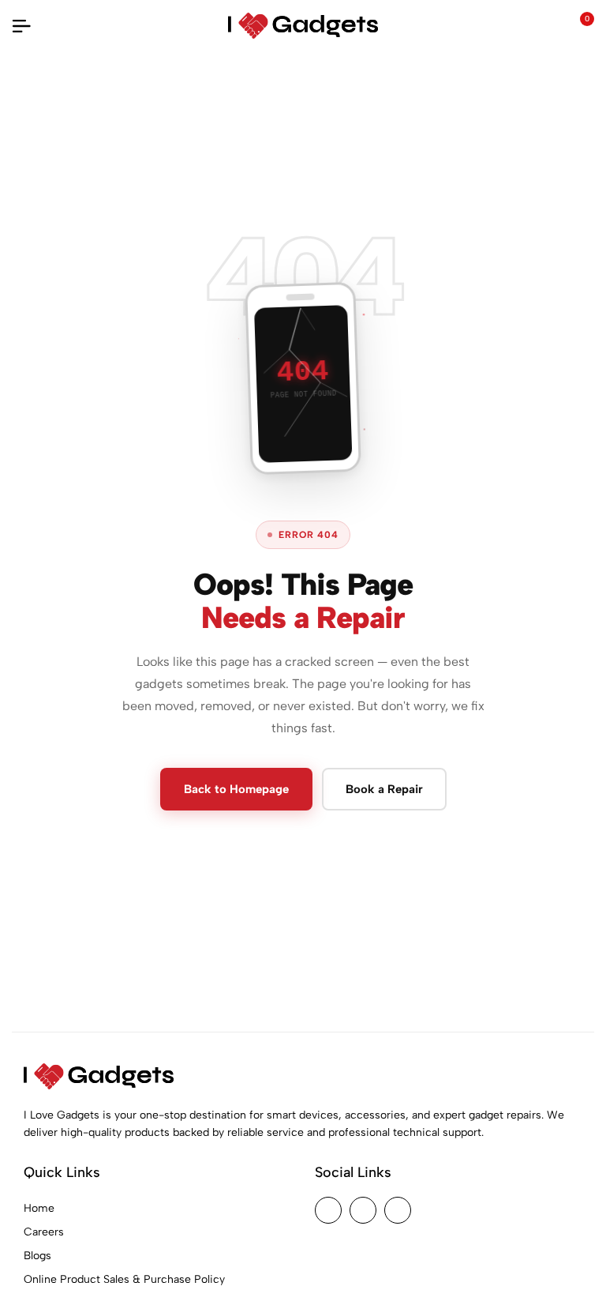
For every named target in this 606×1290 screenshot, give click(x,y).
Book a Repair (384, 789)
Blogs (37, 1255)
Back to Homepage (236, 789)
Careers (44, 1232)
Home (39, 1208)
